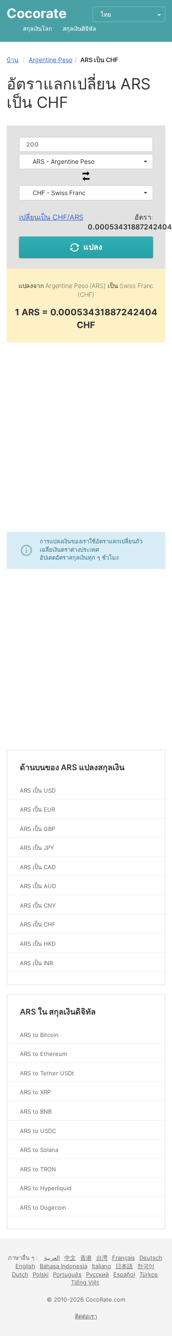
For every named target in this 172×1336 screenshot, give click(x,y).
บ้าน (13, 59)
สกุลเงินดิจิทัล (79, 28)
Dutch (20, 1274)
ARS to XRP (35, 1092)
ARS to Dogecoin (43, 1207)
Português (67, 1274)
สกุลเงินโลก (37, 28)
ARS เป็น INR (36, 963)
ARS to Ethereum (43, 1053)
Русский (97, 1274)
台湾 (102, 1257)
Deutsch (150, 1257)
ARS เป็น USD (38, 790)
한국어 (145, 1266)
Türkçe (148, 1274)
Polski (41, 1274)
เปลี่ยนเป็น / (51, 217)
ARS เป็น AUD (38, 885)
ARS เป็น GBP (37, 828)
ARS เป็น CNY (38, 905)
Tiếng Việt (85, 1282)
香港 (86, 1257)
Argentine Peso (50, 59)
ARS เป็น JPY (37, 847)
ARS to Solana (39, 1149)
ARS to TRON (38, 1169)
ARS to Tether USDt (47, 1073)
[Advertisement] (86, 437)
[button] (86, 161)
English (25, 1266)
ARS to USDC (38, 1130)
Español (124, 1274)
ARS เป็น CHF (38, 924)
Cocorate (37, 13)
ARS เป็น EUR (37, 809)
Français (123, 1257)
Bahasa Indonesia (63, 1266)
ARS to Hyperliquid (45, 1188)
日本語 (124, 1266)
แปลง (92, 246)
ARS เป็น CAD (38, 867)
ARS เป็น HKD (38, 943)
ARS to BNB (36, 1111)
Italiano (101, 1266)
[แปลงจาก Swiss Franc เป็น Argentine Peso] (86, 178)
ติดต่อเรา (86, 1316)
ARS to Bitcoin (39, 1034)
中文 (70, 1257)
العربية (52, 1257)
